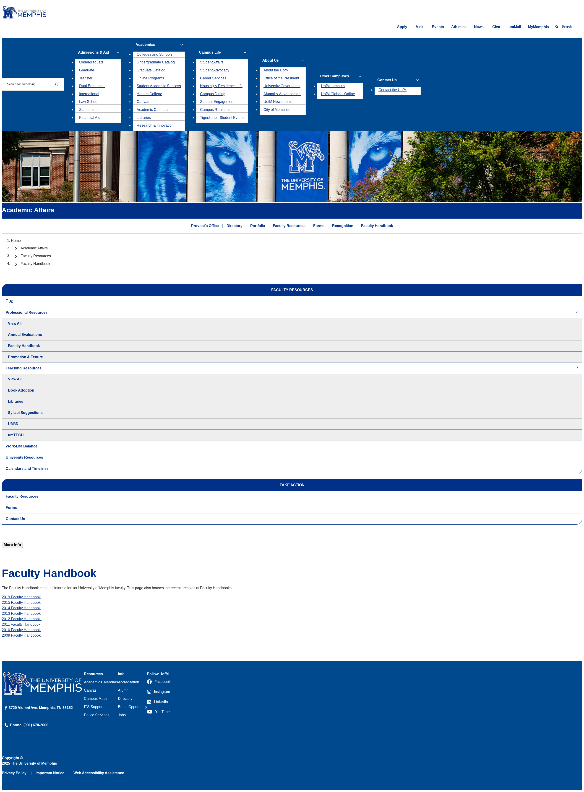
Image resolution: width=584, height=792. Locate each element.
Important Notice (50, 773)
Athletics (459, 27)
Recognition (342, 226)
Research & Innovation (155, 125)
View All (14, 323)
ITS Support (93, 707)
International (89, 94)
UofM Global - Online (338, 94)
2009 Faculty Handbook (21, 635)
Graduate (86, 70)
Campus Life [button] (210, 52)
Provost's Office (205, 226)
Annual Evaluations (25, 335)
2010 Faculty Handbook (21, 630)
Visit (419, 27)
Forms (318, 226)
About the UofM (276, 70)
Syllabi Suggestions (25, 413)
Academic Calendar (153, 110)
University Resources (24, 457)
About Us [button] (270, 60)
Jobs (122, 715)
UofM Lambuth (333, 86)
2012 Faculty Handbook (22, 619)
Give (496, 27)
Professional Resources (26, 312)
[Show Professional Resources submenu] (576, 312)
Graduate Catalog (151, 70)
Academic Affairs (34, 248)
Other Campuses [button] (334, 76)
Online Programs (150, 78)
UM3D (13, 424)
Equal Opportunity (132, 707)
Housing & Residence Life (221, 86)
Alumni (123, 690)
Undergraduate (91, 62)
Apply (402, 27)
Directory (234, 226)
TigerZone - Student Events (222, 118)
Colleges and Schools (154, 54)
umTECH (16, 435)
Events (438, 27)
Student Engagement (217, 102)
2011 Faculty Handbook (21, 624)
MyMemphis (538, 27)
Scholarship (89, 110)
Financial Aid (89, 118)
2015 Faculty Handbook (21, 602)
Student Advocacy (214, 70)
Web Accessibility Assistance (98, 773)
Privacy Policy (14, 773)
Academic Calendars (101, 682)
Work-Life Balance (21, 446)
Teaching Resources (24, 368)
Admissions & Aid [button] (93, 52)
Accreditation (128, 682)
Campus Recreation (216, 110)
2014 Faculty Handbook (21, 608)
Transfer (85, 78)
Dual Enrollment (92, 86)
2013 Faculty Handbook (21, 613)
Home (16, 241)
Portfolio (257, 226)
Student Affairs (212, 62)
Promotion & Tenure (25, 357)
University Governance (281, 86)
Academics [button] (145, 45)
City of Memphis (276, 110)
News (479, 27)
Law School (88, 102)
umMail (514, 27)
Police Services (96, 715)
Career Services (213, 78)
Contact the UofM (392, 90)
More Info (12, 545)
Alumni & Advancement (282, 94)
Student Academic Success (159, 86)
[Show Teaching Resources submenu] (576, 368)
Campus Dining (212, 94)
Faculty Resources (289, 226)
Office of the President (281, 78)
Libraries (144, 118)
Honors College (149, 94)
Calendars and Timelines (27, 468)
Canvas (143, 102)
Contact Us (15, 519)
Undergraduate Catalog (156, 62)
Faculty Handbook (377, 226)
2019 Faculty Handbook (21, 597)
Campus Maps (95, 699)
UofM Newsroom (277, 102)
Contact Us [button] (387, 80)
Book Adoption (21, 390)
